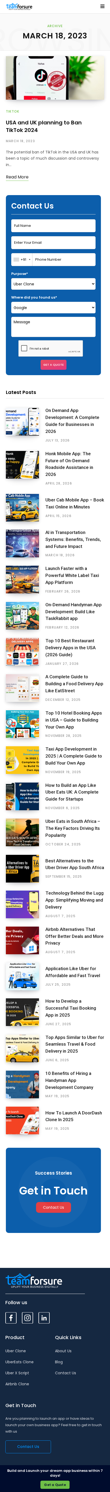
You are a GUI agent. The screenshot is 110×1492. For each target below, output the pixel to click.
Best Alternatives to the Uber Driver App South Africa (74, 864)
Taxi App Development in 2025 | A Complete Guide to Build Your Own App (73, 756)
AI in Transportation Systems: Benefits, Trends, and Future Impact (73, 539)
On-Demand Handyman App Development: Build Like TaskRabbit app (73, 611)
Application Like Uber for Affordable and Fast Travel (72, 972)
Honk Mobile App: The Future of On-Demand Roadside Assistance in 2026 (69, 464)
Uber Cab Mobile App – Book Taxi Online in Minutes (74, 503)
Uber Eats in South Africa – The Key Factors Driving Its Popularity (72, 828)
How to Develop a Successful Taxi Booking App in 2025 (70, 1008)
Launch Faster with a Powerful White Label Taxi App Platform (72, 575)
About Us (63, 1351)
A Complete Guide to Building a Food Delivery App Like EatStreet (74, 683)
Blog (59, 1362)
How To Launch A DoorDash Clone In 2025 (73, 1116)
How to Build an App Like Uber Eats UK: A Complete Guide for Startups (72, 792)
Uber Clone (15, 1351)
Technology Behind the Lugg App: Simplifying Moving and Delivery (74, 900)
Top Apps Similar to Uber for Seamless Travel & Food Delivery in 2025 (74, 1044)
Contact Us (53, 1207)
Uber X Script (17, 1373)
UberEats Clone (19, 1362)
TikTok (12, 111)
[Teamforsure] (19, 6)
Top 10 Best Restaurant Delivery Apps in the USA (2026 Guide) (70, 647)
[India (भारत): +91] (21, 259)
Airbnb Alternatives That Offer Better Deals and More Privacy (74, 936)
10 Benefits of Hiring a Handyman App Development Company (69, 1080)
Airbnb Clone (17, 1384)
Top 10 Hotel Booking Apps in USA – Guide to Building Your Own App (73, 720)
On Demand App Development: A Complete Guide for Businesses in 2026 (72, 421)
